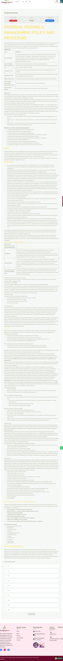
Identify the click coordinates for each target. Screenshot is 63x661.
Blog (30, 1)
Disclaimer (2, 659)
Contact (17, 1)
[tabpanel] (31, 291)
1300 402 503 (37, 631)
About (18, 633)
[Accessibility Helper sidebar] (61, 1)
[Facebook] (1, 650)
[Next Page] (34, 614)
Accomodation (20, 637)
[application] (19, 1)
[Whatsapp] (61, 447)
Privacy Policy (29, 657)
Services (18, 635)
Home (18, 631)
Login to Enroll (50, 20)
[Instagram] (5, 650)
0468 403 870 (53, 634)
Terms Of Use (36, 657)
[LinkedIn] (8, 650)
